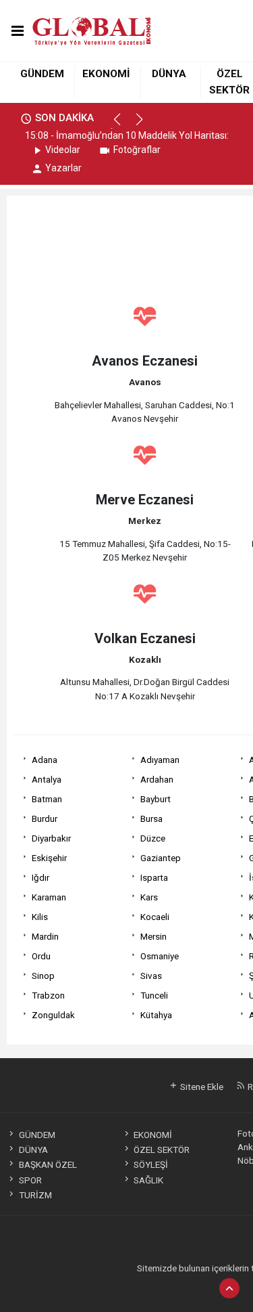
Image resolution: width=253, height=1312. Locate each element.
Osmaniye (159, 955)
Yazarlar (63, 167)
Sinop (43, 975)
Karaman (49, 897)
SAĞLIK (148, 1180)
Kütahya (156, 1014)
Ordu (41, 955)
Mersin (153, 936)
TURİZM (35, 1194)
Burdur (44, 818)
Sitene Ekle (200, 1086)
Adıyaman (159, 759)
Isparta (154, 877)
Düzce (152, 838)
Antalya (46, 779)
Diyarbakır (51, 838)
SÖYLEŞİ (151, 1164)
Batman (47, 798)
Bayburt (155, 798)
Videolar (62, 149)
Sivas (151, 975)
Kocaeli (154, 916)
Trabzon (48, 995)
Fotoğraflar (137, 149)
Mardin (45, 936)
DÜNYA (169, 74)
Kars (149, 897)
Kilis (40, 916)
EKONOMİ (106, 74)
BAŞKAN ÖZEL (47, 1164)
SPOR (30, 1180)
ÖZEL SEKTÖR (162, 1149)
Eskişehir (49, 857)
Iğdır (40, 877)
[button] (123, 125)
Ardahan (156, 779)
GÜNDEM (42, 74)
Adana (44, 759)
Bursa (151, 818)
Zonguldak (53, 1014)
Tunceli (154, 995)
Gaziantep (160, 857)
